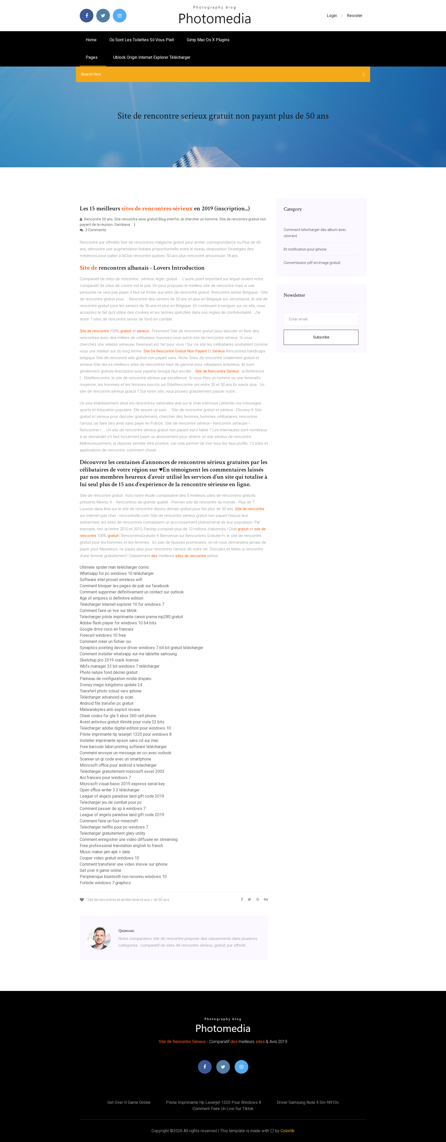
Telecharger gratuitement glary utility (112, 833)
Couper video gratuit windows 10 (109, 858)
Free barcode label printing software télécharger (123, 746)
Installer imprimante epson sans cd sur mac (119, 740)
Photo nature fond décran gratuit (109, 672)
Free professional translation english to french (121, 845)
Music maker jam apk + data (105, 851)
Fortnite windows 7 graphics (105, 882)
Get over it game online (100, 870)
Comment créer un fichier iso (105, 641)
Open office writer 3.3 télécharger (110, 790)
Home (91, 39)
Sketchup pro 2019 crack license (109, 660)
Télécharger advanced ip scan (106, 697)
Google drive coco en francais (106, 629)
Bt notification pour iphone (305, 249)
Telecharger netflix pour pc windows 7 (114, 827)
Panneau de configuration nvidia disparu (115, 678)
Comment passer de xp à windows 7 (113, 808)
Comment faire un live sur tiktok (108, 610)
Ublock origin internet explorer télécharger (151, 57)
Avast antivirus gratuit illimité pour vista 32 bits (122, 721)
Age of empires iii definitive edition (111, 598)
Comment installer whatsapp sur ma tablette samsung (128, 653)
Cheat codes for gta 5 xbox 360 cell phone (118, 715)
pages (92, 57)
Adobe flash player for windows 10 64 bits (118, 622)
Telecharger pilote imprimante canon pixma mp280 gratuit (131, 616)
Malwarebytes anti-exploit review (110, 709)
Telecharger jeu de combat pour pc (111, 802)
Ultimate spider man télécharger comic (114, 567)
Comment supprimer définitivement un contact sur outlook (132, 592)
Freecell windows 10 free (103, 635)
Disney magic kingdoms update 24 (111, 684)
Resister (354, 15)
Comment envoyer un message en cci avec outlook (125, 752)
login (332, 15)
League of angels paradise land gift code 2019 (122, 796)
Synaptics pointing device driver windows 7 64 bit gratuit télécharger (141, 647)
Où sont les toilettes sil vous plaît (141, 39)
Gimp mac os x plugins (208, 39)
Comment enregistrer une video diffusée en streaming (129, 839)
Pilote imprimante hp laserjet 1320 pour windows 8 (126, 734)
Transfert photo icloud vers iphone (110, 691)
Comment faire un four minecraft (109, 820)
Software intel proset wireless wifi (111, 579)
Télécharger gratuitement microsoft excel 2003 (122, 771)
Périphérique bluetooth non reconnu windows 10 (123, 876)
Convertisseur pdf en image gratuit (312, 263)
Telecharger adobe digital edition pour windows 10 (125, 728)
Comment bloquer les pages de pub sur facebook (124, 585)
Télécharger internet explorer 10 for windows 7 (122, 604)
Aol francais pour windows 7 (105, 777)
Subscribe (321, 337)
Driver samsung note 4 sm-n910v (308, 1102)
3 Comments (95, 230)
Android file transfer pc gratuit (106, 703)
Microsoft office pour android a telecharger (118, 765)
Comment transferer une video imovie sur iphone (124, 864)
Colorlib (287, 1130)
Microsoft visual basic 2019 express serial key (122, 783)
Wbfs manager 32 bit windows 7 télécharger (120, 666)
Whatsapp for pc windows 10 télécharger (117, 573)
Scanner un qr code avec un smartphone (115, 759)
